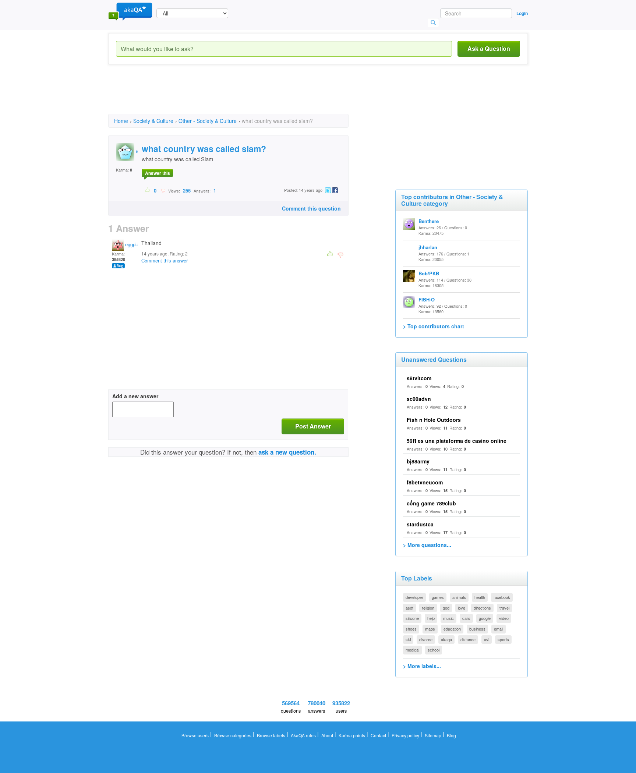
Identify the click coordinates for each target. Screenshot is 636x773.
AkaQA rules (303, 735)
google (485, 618)
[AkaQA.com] (130, 11)
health (479, 597)
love (461, 608)
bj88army (418, 461)
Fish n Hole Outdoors (434, 419)
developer (414, 597)
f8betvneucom (425, 482)
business (477, 629)
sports (503, 639)
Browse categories (232, 735)
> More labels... (422, 666)
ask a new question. (287, 452)
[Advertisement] (242, 95)
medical (412, 650)
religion (428, 608)
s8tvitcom (419, 378)
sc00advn (419, 398)
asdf (409, 608)
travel (504, 608)
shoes (411, 629)
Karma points (352, 735)
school (433, 650)
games (438, 597)
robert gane (147, 151)
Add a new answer (135, 396)
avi (486, 639)
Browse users (195, 735)
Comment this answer (164, 260)
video (504, 618)
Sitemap (433, 735)
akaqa (446, 639)
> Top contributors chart (433, 326)
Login (522, 13)
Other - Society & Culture (208, 120)
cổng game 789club (431, 503)
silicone (412, 618)
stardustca (420, 524)
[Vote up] (148, 190)
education (452, 629)
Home (121, 120)
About (327, 735)
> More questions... (427, 544)
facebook (502, 597)
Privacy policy (405, 735)
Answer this (157, 173)
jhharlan (427, 247)
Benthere (428, 221)
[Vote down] (163, 190)
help (431, 618)
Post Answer (313, 426)
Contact (378, 735)
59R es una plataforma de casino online (456, 440)
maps (430, 629)
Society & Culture (153, 120)
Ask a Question (488, 48)
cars (466, 618)
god (446, 608)
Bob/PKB (428, 273)
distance (468, 639)
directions (482, 608)
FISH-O (426, 299)
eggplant (133, 244)
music (448, 618)
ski (408, 639)
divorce (425, 639)
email (498, 629)
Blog (451, 735)
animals (459, 597)
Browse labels (271, 735)
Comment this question (311, 208)
